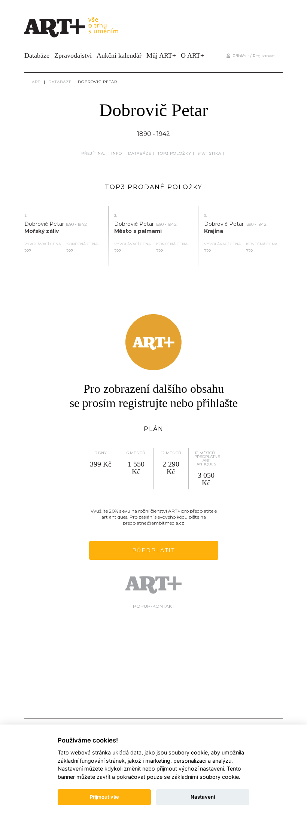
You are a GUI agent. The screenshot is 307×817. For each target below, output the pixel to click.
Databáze (36, 55)
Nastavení (203, 797)
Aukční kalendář (119, 55)
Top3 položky (174, 153)
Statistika (209, 153)
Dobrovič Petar (97, 81)
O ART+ (192, 55)
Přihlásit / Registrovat (252, 55)
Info (116, 153)
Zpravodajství (73, 55)
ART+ (37, 81)
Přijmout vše (104, 797)
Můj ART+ (161, 55)
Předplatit (153, 550)
